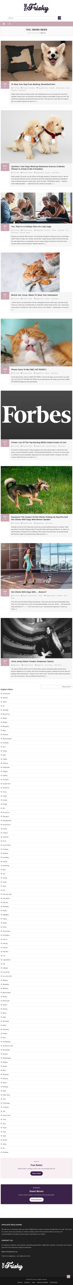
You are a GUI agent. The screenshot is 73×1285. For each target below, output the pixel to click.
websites (59, 595)
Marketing (6, 984)
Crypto (5, 796)
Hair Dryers (6, 898)
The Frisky (16, 88)
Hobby (5, 923)
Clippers (5, 771)
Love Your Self (7, 976)
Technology (6, 1103)
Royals (5, 1066)
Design (5, 804)
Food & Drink (7, 845)
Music (4, 1013)
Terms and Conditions (42, 1282)
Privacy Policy (53, 1282)
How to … (6, 939)
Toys (4, 1123)
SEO (4, 1070)
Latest (33, 1282)
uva (67, 230)
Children (5, 763)
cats (42, 298)
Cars (4, 747)
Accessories (6, 693)
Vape (4, 1136)
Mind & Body (6, 992)
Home (4, 927)
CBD (4, 755)
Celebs (5, 759)
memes (47, 373)
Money (5, 996)
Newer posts (66, 686)
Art (4, 706)
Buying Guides (7, 738)
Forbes (43, 446)
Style (4, 1091)
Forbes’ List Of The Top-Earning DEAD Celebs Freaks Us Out (38, 442)
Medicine (5, 988)
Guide (4, 882)
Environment (6, 824)
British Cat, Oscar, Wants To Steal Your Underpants (34, 295)
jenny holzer (49, 665)
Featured (5, 837)
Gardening (6, 865)
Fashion (5, 833)
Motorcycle (6, 1000)
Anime (5, 702)
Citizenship (6, 767)
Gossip (5, 878)
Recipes (5, 1054)
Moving (5, 1009)
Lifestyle (5, 968)
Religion (5, 1062)
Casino (5, 751)
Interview (5, 951)
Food (4, 841)
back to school (45, 230)
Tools (4, 1119)
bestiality (52, 88)
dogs (67, 88)
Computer (6, 779)
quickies (47, 172)
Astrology (5, 710)
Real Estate (6, 1050)
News (30, 172)
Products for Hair (8, 1046)
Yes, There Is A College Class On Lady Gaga (31, 227)
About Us (20, 1282)
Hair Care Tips (7, 894)
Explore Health (36, 1173)
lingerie (47, 298)
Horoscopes (6, 931)
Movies (5, 1005)
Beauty (5, 718)
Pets (4, 1037)
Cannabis (6, 742)
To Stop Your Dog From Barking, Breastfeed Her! (33, 84)
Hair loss (5, 902)
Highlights (6, 914)
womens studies (25, 232)
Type (4, 1132)
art (42, 665)
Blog (4, 730)
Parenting (32, 88)
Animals (5, 697)
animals (45, 88)
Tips (4, 1111)
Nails (4, 1017)
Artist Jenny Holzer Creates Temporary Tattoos (32, 661)
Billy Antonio (16, 665)
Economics (6, 812)
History (5, 919)
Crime (4, 792)
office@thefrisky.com (12, 1251)
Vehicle (5, 1140)
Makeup (5, 980)
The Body (6, 1107)
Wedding (5, 1152)
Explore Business (36, 1199)
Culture (5, 800)
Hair (4, 890)
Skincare (5, 1078)
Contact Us (27, 1282)
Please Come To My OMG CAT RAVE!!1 (28, 369)
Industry (5, 943)
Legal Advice (6, 960)
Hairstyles (6, 906)
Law (4, 955)
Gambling (6, 857)
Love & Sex (6, 972)
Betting (5, 722)
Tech (4, 1099)
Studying (5, 1086)
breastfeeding (60, 88)
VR (4, 1148)
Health (5, 910)
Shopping (6, 1074)
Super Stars (6, 1095)
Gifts (4, 869)
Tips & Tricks (6, 1115)
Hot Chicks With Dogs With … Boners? (28, 592)
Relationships (7, 1058)
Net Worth (6, 1021)
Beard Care (6, 714)
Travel (5, 1127)
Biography (6, 726)
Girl (4, 874)
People (5, 1033)
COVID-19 (6, 788)
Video (4, 1144)
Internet (5, 947)
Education (6, 816)
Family (5, 828)
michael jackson (51, 446)
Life (4, 964)
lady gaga (61, 230)
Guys (4, 886)
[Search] (59, 18)
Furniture (5, 849)
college (53, 230)
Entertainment (33, 595)
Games (5, 861)
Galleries (5, 853)
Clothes (5, 775)
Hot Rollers (6, 935)
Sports (5, 1082)
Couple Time (6, 783)
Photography (7, 1041)
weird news (22, 90)
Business (5, 734)
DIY (4, 808)
